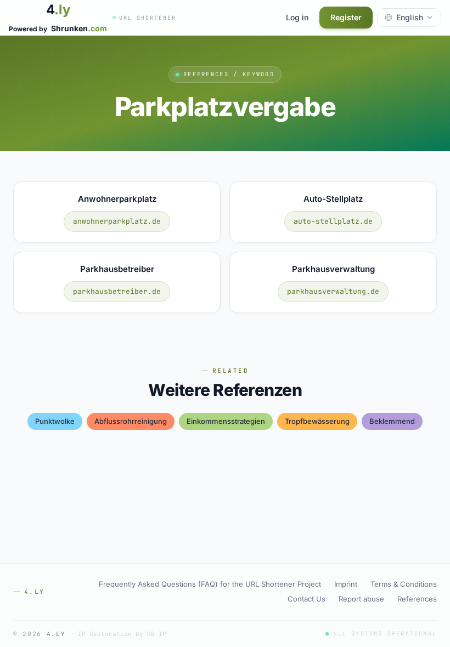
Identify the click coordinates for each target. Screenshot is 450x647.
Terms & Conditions (403, 584)
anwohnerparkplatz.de (117, 221)
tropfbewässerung (317, 421)
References (417, 598)
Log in (297, 17)
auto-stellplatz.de (333, 221)
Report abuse (361, 598)
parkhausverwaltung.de (333, 291)
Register (346, 17)
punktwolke (55, 421)
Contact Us (306, 598)
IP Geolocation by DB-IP (122, 634)
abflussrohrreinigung (130, 421)
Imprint (345, 584)
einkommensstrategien (226, 421)
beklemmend (392, 421)
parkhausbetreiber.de (117, 291)
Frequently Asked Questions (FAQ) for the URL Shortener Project (210, 584)
